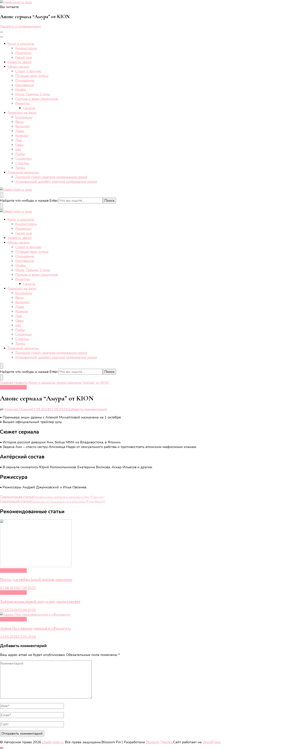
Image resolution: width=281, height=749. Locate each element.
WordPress (211, 742)
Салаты (29, 108)
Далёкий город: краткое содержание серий (51, 177)
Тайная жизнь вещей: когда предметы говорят (40, 601)
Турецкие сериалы (23, 172)
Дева (19, 131)
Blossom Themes (159, 742)
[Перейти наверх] (1, 747)
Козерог (22, 135)
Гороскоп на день (22, 112)
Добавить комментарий (87, 409)
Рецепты (22, 103)
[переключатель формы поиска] (1, 195)
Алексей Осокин (17, 409)
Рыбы (20, 154)
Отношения (24, 80)
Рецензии (23, 53)
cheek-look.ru (52, 742)
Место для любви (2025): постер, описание (36, 579)
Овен (19, 144)
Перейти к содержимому (20, 26)
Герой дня (23, 57)
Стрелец (22, 163)
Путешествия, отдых (32, 76)
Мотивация (24, 85)
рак (18, 149)
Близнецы (23, 117)
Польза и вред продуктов (36, 99)
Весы (19, 122)
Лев (18, 140)
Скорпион (23, 158)
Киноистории (26, 48)
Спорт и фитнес (28, 71)
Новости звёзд (20, 62)
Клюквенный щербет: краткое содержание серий (56, 181)
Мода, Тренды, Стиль (32, 94)
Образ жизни (18, 66)
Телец (20, 167)
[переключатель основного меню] (1, 32)
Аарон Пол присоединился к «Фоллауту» (35, 628)
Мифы (20, 89)
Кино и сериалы (21, 43)
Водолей (22, 126)
